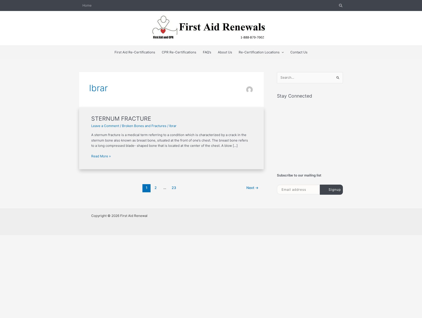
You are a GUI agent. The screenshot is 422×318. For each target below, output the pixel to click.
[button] (341, 5)
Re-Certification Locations (259, 52)
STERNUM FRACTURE (121, 118)
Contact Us (298, 52)
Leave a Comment (105, 126)
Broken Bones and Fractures (144, 126)
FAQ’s (207, 52)
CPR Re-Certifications (179, 52)
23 (174, 188)
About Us (225, 52)
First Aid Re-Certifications (135, 52)
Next (252, 188)
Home (87, 5)
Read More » (101, 156)
